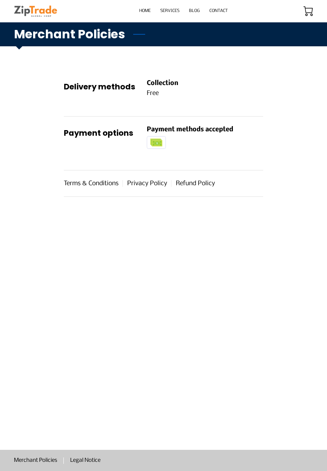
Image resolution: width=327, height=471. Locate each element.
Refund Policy (195, 183)
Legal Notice (85, 460)
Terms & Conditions (91, 183)
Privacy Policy (147, 183)
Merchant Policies (35, 460)
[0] (308, 11)
